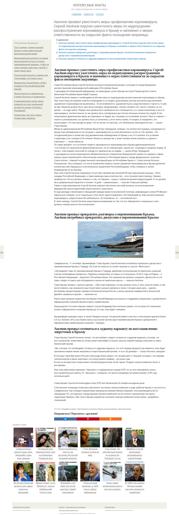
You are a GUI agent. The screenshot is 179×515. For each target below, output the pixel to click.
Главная (76, 14)
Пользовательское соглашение (76, 507)
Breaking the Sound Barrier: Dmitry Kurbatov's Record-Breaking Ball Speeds (30, 86)
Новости (88, 14)
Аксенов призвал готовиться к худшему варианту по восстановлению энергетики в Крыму (102, 58)
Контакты (62, 507)
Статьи (100, 14)
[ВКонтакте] (65, 419)
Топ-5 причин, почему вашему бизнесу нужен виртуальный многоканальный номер (28, 50)
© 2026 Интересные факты (21, 507)
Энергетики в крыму (124, 409)
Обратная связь (110, 507)
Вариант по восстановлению (107, 409)
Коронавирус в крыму (69, 409)
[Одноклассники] (110, 419)
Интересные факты (89, 5)
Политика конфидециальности (68, 510)
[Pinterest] (88, 419)
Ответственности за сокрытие (87, 409)
